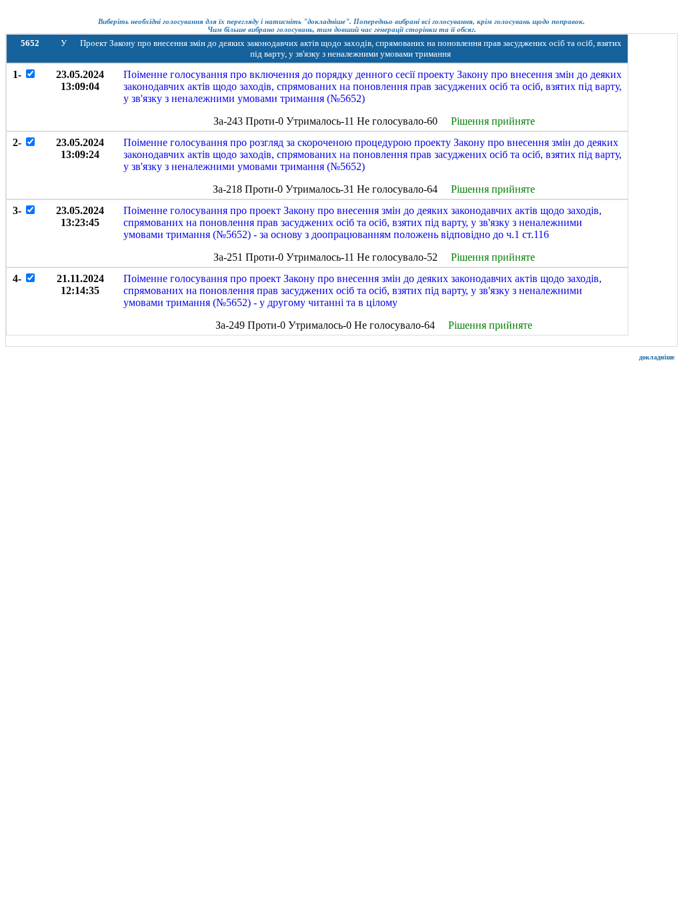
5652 (30, 43)
